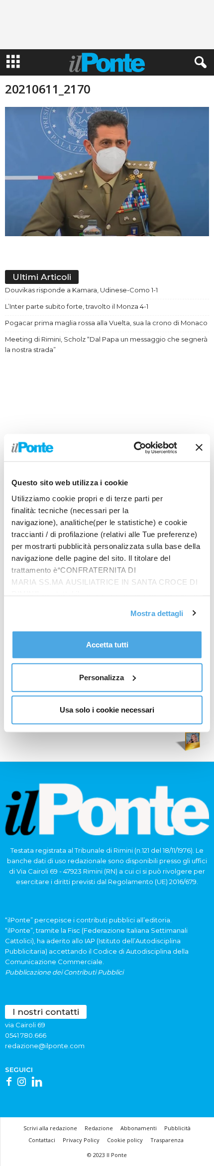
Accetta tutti (107, 644)
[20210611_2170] (107, 171)
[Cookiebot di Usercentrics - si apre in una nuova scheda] (134, 447)
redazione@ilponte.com (45, 1046)
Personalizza (101, 677)
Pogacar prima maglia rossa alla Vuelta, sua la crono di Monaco (106, 323)
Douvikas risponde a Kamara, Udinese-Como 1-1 (81, 290)
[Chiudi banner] (199, 447)
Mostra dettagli (157, 613)
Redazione (99, 1128)
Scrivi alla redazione (50, 1128)
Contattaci (41, 1140)
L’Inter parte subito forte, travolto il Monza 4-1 (76, 306)
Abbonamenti (138, 1128)
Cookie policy (125, 1140)
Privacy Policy (81, 1140)
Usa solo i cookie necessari (107, 710)
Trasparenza (167, 1140)
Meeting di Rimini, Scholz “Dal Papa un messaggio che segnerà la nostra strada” (106, 344)
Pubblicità (177, 1128)
